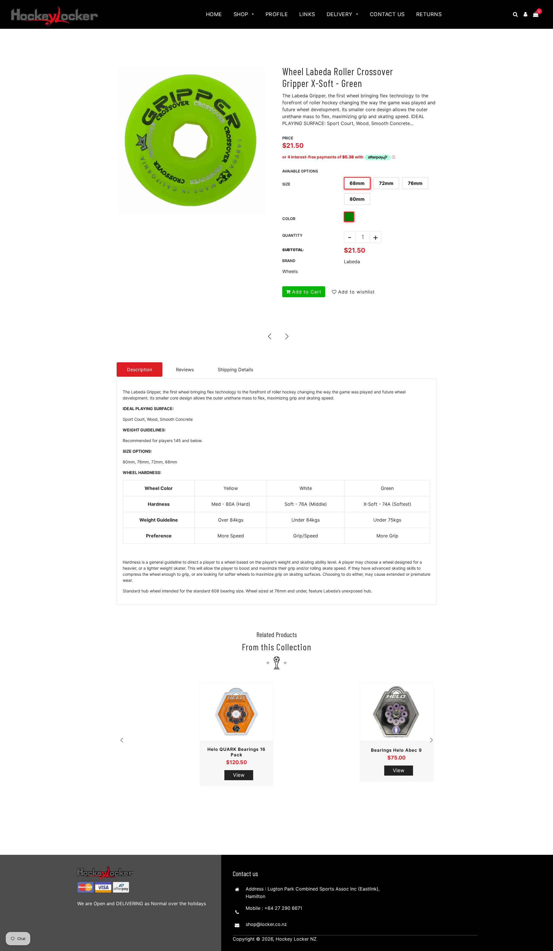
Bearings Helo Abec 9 (396, 750)
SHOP (242, 14)
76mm (415, 183)
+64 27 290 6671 (283, 908)
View (239, 775)
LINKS (307, 14)
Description (139, 369)
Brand (288, 260)
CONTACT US (387, 14)
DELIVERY (340, 14)
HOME (214, 14)
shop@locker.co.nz (266, 924)
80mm (357, 199)
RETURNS (429, 14)
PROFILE (277, 14)
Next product (286, 336)
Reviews (185, 369)
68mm (357, 183)
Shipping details (235, 369)
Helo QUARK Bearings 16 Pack (236, 752)
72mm (386, 183)
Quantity (292, 235)
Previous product (269, 336)
